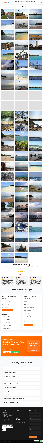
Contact (17, 417)
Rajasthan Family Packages (6, 317)
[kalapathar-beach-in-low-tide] (21, 95)
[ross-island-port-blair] (21, 166)
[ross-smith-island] (35, 166)
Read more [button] (3, 284)
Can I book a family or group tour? (10, 394)
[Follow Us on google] (17, 422)
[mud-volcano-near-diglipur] (21, 126)
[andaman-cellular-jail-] (7, 14)
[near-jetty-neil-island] (21, 136)
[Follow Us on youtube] (24, 422)
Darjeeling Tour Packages (27, 301)
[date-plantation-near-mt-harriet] (21, 55)
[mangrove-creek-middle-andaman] (35, 105)
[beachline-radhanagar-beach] (35, 35)
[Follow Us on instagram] (19, 422)
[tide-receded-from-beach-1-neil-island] (7, 227)
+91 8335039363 (22, 1)
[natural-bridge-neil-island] (35, 126)
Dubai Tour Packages (5, 299)
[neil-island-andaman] (35, 136)
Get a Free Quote (7, 352)
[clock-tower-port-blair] (35, 45)
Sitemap (17, 418)
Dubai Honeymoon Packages (6, 328)
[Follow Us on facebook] (16, 422)
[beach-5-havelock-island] (21, 24)
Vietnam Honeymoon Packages (7, 325)
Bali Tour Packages (5, 307)
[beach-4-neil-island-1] (35, 14)
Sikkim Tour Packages (27, 299)
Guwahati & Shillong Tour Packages (29, 307)
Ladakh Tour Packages (27, 315)
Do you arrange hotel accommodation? (11, 391)
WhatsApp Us (15, 352)
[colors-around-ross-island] (7, 55)
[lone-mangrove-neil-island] (7, 105)
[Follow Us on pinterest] (21, 422)
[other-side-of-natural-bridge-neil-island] (7, 146)
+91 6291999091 (16, 1)
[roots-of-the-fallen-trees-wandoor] (7, 166)
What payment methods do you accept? (11, 383)
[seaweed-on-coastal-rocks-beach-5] (35, 187)
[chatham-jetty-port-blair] (21, 45)
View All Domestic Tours (28, 325)
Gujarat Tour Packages (27, 322)
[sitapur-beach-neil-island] (35, 197)
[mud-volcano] (7, 126)
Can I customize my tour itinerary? (10, 372)
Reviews (17, 416)
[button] (42, 281)
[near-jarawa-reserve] (7, 136)
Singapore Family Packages (6, 322)
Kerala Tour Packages (27, 313)
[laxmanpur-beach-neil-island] (35, 95)
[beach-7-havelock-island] (7, 35)
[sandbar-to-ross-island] (7, 187)
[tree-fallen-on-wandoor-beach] (7, 237)
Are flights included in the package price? (11, 376)
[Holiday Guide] (4, 2)
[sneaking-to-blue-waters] (7, 207)
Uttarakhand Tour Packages (28, 318)
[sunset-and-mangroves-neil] (21, 207)
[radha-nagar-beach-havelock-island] (35, 146)
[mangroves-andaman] (7, 116)
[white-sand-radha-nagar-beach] (21, 258)
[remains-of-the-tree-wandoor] (35, 156)
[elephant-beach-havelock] (21, 65)
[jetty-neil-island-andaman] (35, 85)
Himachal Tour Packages (27, 310)
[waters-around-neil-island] (35, 247)
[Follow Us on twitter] (22, 422)
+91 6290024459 (28, 1)
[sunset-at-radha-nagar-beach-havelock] (7, 217)
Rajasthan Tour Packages (27, 321)
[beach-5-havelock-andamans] (7, 24)
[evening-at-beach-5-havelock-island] (7, 75)
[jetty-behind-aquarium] (21, 85)
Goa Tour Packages (26, 304)
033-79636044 (33, 1)
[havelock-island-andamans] (21, 75)
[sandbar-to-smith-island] (21, 187)
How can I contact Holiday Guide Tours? (11, 402)
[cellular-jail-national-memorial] (7, 45)
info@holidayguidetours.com (32, 2)
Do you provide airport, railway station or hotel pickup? (14, 398)
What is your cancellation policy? (10, 387)
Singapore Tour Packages (6, 301)
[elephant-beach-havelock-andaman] (35, 65)
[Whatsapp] (41, 441)
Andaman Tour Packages (27, 298)
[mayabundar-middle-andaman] (35, 116)
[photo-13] (21, 146)
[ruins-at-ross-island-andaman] (7, 176)
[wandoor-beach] (21, 247)
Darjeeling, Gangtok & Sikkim (28, 316)
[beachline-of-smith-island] (21, 35)
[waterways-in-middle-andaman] (7, 258)
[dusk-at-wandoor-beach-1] (7, 65)
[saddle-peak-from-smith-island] (21, 176)
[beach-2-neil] (21, 14)
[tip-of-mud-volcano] (21, 227)
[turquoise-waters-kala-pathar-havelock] (35, 237)
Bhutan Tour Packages (5, 304)
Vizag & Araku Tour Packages (28, 319)
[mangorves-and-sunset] (21, 105)
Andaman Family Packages (6, 316)
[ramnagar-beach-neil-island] (7, 156)
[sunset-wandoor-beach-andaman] (35, 217)
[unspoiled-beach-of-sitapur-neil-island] (7, 247)
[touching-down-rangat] (35, 227)
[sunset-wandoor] (21, 217)
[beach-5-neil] (35, 24)
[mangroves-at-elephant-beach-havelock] (21, 116)
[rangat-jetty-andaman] (21, 156)
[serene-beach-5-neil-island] (7, 197)
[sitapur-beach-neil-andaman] (21, 197)
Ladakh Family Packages (6, 319)
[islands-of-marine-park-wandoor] (7, 85)
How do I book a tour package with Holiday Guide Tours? (14, 368)
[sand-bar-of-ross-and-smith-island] (35, 176)
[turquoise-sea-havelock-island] (21, 237)
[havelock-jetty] (35, 75)
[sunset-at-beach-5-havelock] (35, 207)
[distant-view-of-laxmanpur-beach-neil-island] (35, 55)
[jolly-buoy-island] (7, 95)
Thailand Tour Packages (5, 298)
